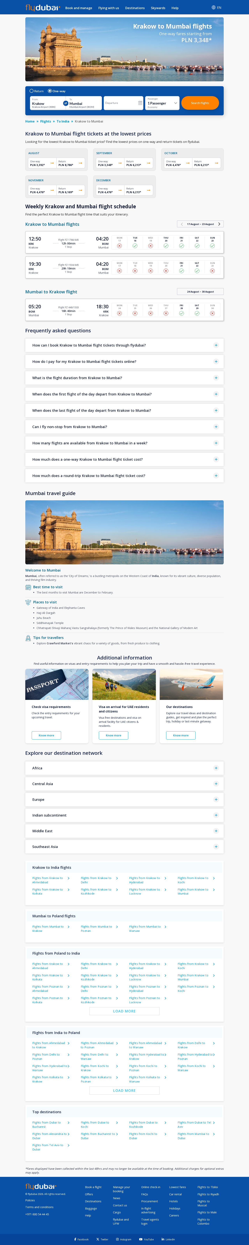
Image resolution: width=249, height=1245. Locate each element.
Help (175, 8)
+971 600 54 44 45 (37, 1214)
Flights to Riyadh (208, 1194)
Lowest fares (177, 1187)
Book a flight (93, 1187)
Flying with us (108, 8)
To (70, 99)
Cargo (117, 1212)
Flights (45, 121)
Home (30, 121)
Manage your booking (121, 1189)
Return (39, 91)
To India (63, 121)
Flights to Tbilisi (207, 1187)
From (35, 99)
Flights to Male (207, 1212)
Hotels (173, 1201)
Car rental (175, 1194)
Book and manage (78, 8)
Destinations (135, 8)
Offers (89, 1194)
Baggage (91, 1208)
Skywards (158, 8)
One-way (59, 91)
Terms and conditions (39, 1207)
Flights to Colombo (203, 1221)
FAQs (144, 1194)
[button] (124, 345)
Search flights (200, 103)
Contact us (120, 1205)
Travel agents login (150, 1221)
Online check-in (150, 1187)
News (116, 1198)
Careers (174, 1215)
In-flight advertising (148, 1210)
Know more (46, 735)
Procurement (149, 1201)
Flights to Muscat (203, 1203)
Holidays (174, 1208)
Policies (30, 1200)
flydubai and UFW (121, 1221)
